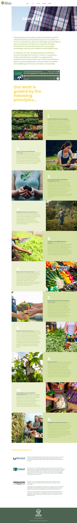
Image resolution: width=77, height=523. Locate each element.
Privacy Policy (40, 518)
